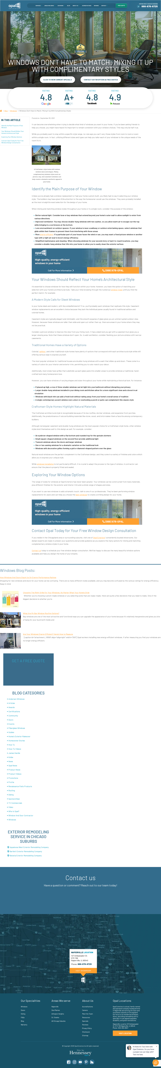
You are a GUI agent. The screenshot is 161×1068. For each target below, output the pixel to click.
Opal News (12, 765)
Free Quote (121, 5)
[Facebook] (68, 1062)
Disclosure (86, 1032)
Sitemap (85, 1035)
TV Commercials (15, 803)
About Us (75, 5)
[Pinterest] (86, 1062)
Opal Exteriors (99, 537)
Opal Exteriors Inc (80, 1046)
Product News (14, 769)
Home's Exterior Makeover (19, 736)
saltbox (42, 351)
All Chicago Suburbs (58, 1021)
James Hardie (14, 753)
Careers (85, 1010)
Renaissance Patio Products (20, 786)
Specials (85, 1021)
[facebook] (92, 104)
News (10, 761)
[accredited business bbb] (69, 104)
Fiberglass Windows (16, 728)
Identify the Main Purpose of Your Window (12, 126)
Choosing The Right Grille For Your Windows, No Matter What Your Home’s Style (56, 592)
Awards (11, 707)
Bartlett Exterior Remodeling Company (26, 851)
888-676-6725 (150, 6)
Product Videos (14, 774)
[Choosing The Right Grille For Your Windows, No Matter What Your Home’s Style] (10, 599)
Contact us (36, 550)
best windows (81, 494)
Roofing (11, 790)
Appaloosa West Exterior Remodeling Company (29, 847)
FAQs (23, 1017)
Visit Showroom (83, 970)
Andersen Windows (16, 699)
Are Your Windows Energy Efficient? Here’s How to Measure (48, 634)
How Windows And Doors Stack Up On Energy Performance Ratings (28, 577)
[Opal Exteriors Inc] (14, 5)
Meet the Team (87, 1014)
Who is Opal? (13, 811)
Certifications (14, 711)
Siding (11, 794)
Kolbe (10, 757)
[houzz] (115, 104)
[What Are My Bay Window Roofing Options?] (10, 620)
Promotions (13, 778)
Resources (86, 1017)
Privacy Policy (87, 1028)
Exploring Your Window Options (11, 137)
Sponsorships (14, 799)
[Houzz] (91, 1062)
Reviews (96, 5)
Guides (11, 732)
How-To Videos (14, 749)
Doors (10, 720)
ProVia (11, 782)
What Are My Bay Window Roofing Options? (41, 613)
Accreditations (86, 5)
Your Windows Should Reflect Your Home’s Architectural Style (12, 132)
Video (10, 807)
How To (11, 744)
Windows (13, 111)
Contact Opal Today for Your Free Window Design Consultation (12, 142)
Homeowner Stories (16, 740)
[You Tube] (80, 1062)
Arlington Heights (57, 1014)
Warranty (24, 1025)
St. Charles (55, 1017)
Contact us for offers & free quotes (101, 80)
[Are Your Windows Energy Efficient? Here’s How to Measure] (10, 641)
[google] (46, 104)
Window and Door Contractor (20, 815)
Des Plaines (55, 1010)
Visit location (125, 1033)
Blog (68, 5)
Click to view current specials (57, 80)
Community (13, 715)
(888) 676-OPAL (114, 270)
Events (11, 724)
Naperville (54, 1007)
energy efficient (46, 234)
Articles (11, 703)
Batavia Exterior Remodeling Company (26, 855)
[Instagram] (74, 1062)
